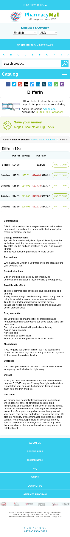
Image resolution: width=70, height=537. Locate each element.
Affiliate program (35, 494)
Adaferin (50, 139)
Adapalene (49, 108)
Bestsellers (35, 451)
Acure (42, 139)
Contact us (35, 486)
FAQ (35, 468)
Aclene (34, 139)
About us (35, 443)
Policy (35, 477)
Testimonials (35, 460)
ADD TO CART (60, 165)
